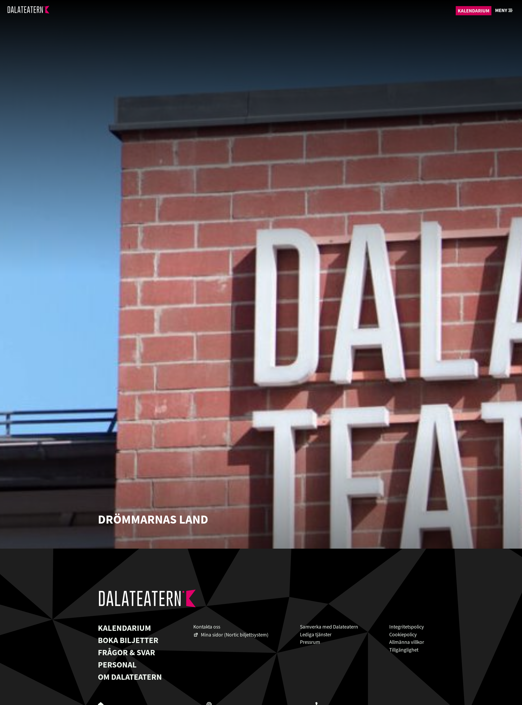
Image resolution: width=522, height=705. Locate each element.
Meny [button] (501, 10)
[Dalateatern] (28, 11)
